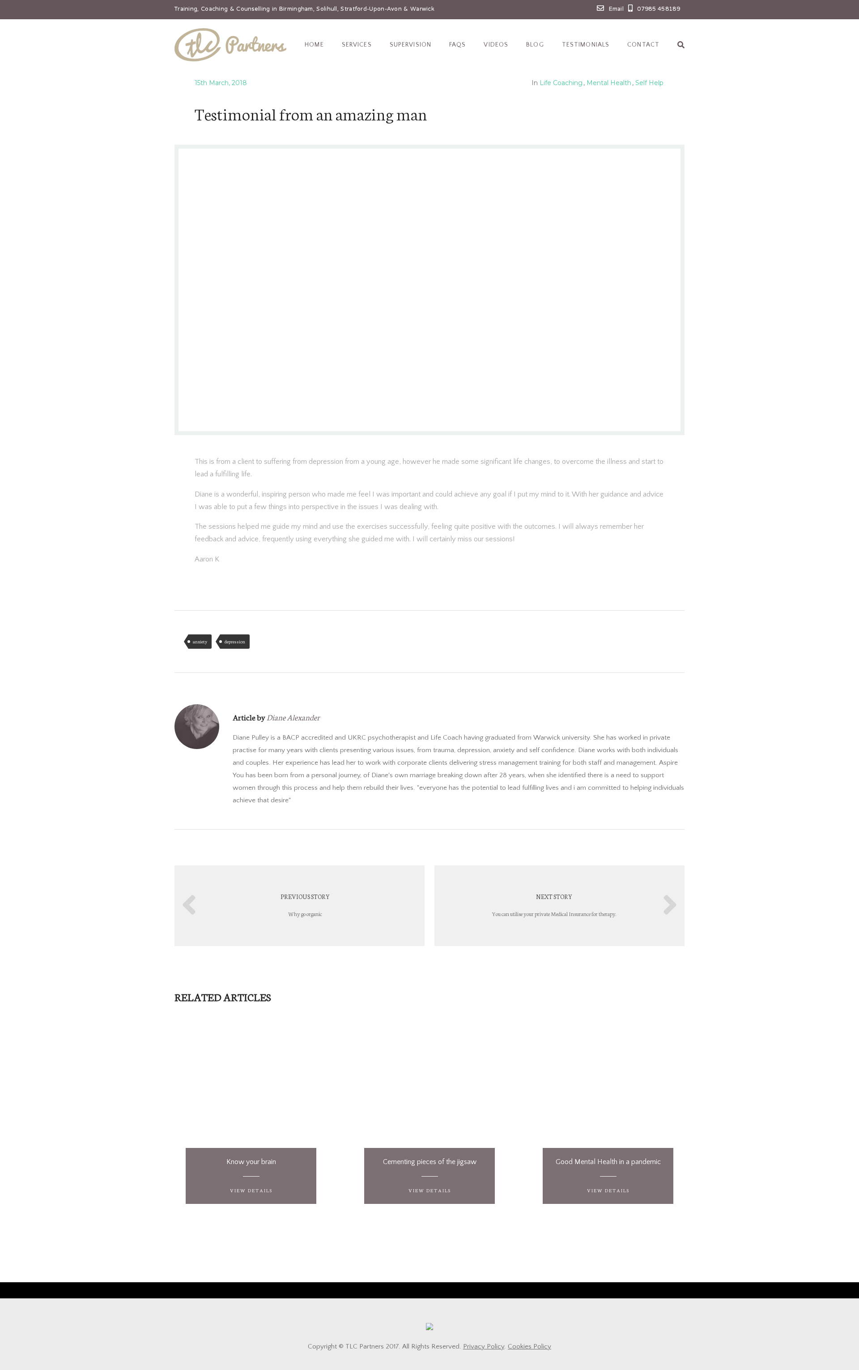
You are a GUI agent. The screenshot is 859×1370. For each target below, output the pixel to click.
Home (314, 44)
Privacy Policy (483, 1346)
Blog (535, 44)
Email (616, 9)
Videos (496, 44)
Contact (643, 44)
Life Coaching (561, 83)
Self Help (649, 83)
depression (235, 641)
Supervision (410, 44)
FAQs (457, 44)
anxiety (200, 641)
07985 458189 (658, 9)
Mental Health (609, 83)
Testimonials (585, 44)
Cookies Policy (529, 1346)
